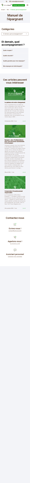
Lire (23, 121)
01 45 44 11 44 (15, 243)
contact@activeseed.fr (15, 231)
